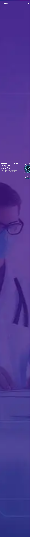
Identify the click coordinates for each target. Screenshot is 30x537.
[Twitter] (16, 1)
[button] (0, 243)
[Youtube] (17, 1)
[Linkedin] (14, 1)
